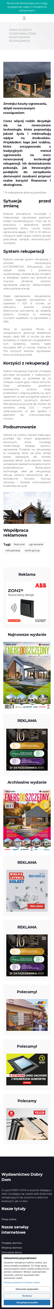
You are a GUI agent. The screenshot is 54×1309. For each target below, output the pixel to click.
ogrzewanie (36, 544)
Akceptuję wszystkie (27, 1302)
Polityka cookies (32, 1282)
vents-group (32, 550)
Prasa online (9, 1219)
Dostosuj (27, 1295)
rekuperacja (13, 550)
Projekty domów (12, 1243)
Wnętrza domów (12, 1247)
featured (19, 544)
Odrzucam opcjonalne (27, 1289)
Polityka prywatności (13, 1282)
